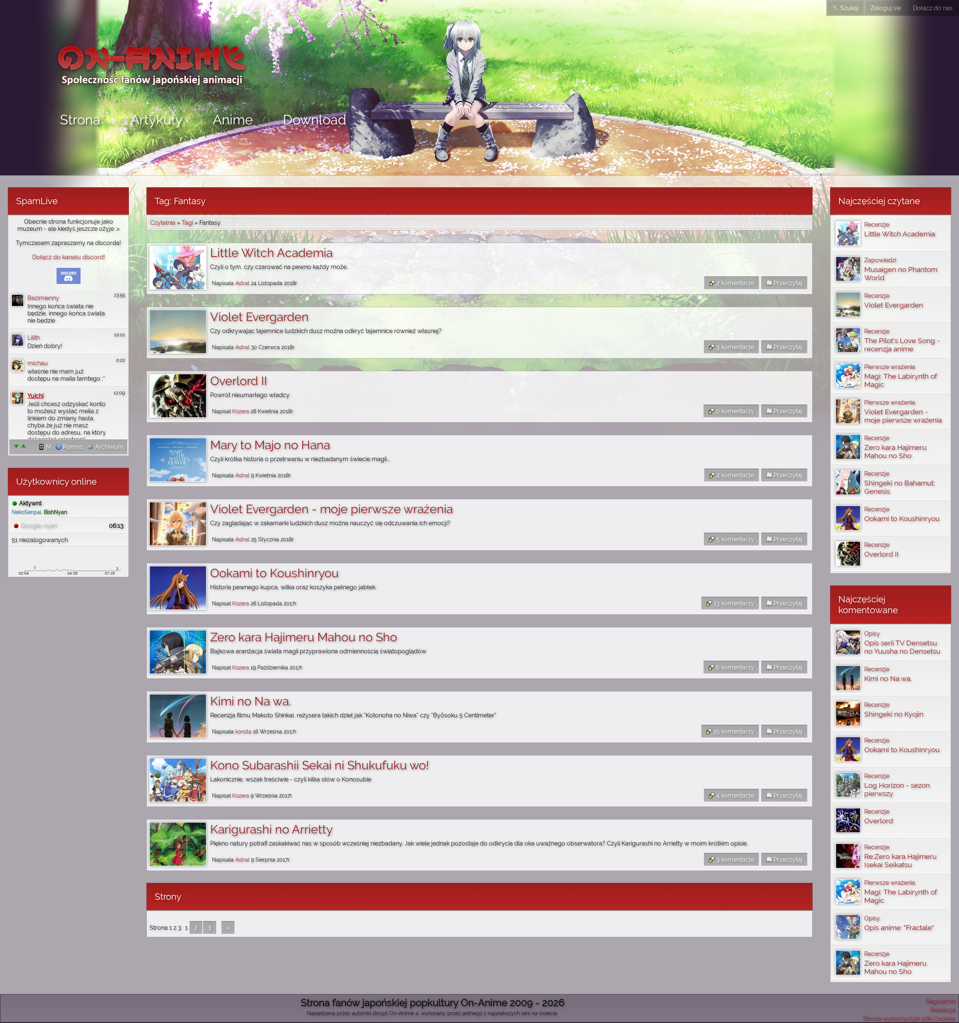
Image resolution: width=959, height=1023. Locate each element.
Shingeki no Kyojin (893, 714)
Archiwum (109, 446)
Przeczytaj (787, 283)
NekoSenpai (26, 512)
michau (37, 363)
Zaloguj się (886, 8)
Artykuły (156, 119)
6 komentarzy (734, 667)
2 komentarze (734, 283)
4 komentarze (734, 795)
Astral (242, 283)
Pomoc (72, 446)
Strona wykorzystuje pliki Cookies (909, 1018)
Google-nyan (39, 525)
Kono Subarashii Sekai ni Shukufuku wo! (319, 765)
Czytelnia (162, 222)
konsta (243, 731)
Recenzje (876, 224)
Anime (233, 119)
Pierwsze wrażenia (889, 366)
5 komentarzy (734, 539)
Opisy (872, 633)
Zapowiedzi (880, 260)
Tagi (187, 222)
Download (314, 119)
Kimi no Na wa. (250, 701)
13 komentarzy (733, 603)
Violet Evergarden (259, 317)
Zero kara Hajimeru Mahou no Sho (303, 637)
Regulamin (941, 1001)
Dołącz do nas (933, 8)
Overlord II (238, 381)
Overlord (878, 821)
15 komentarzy (733, 731)
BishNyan (55, 512)
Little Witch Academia (271, 253)
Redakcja (943, 1010)
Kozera (240, 411)
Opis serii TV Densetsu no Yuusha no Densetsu (902, 647)
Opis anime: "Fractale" (899, 927)
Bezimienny (43, 298)
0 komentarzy (734, 411)
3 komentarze (734, 347)
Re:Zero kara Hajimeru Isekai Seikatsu (900, 860)
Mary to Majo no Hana (270, 445)
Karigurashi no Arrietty (271, 829)
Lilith (33, 337)
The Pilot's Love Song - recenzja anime (902, 344)
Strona (80, 119)
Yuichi (35, 395)
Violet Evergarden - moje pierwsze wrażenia (331, 509)
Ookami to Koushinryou (274, 573)
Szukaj (849, 8)
